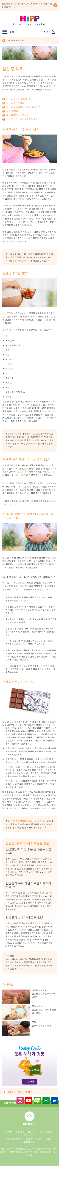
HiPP (48, 1139)
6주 (22, 472)
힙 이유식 (20, 1132)
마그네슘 (10, 368)
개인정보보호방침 (14, 1139)
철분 (8, 350)
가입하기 (29, 1081)
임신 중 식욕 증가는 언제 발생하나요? (23, 107)
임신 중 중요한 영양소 (16, 103)
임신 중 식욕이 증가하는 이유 (19, 99)
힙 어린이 (32, 1132)
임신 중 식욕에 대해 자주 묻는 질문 (22, 119)
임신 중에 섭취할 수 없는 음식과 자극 (27, 821)
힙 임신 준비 (29, 1135)
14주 (50, 483)
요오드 (9, 364)
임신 (41, 182)
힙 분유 (8, 1132)
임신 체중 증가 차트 (21, 260)
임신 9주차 (21, 475)
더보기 (14, 7)
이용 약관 (30, 1139)
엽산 (8, 336)
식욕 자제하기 (12, 111)
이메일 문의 (29, 1142)
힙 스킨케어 (45, 1132)
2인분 (16, 434)
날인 (40, 1139)
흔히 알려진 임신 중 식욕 (17, 115)
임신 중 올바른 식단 (15, 40)
